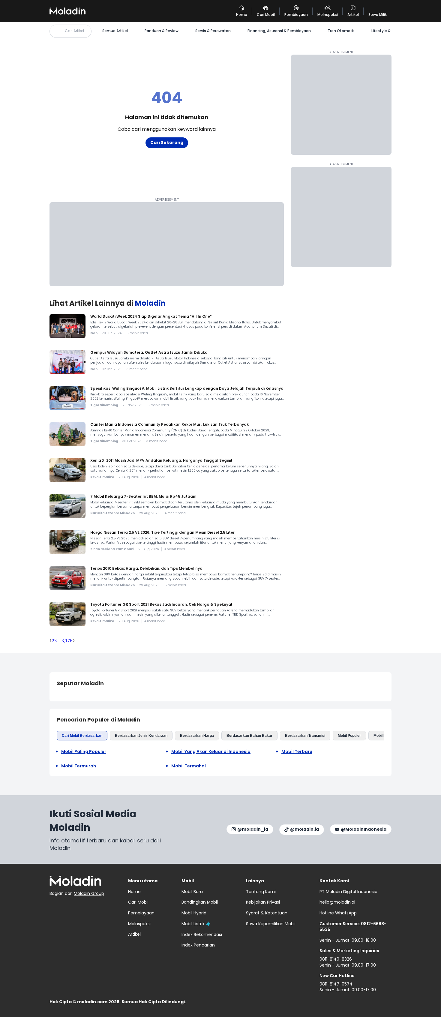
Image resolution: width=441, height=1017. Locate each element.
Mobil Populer (349, 736)
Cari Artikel (74, 30)
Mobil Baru (383, 736)
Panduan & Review (161, 30)
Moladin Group (89, 893)
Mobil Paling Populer (83, 751)
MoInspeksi (139, 924)
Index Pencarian (198, 945)
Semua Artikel (115, 30)
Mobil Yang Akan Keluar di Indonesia (210, 751)
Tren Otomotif (341, 30)
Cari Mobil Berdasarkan (82, 736)
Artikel (134, 934)
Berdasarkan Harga (197, 736)
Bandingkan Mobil (200, 902)
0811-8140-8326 (336, 959)
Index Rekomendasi (202, 935)
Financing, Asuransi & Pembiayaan (279, 30)
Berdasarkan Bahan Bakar (249, 736)
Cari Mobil (138, 902)
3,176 (67, 640)
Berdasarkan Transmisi (305, 736)
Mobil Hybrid (194, 913)
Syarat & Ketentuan (266, 913)
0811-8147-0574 (336, 984)
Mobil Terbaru (296, 751)
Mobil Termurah (78, 766)
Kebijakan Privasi (263, 902)
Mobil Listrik (193, 924)
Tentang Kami (261, 892)
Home (134, 892)
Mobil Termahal (188, 766)
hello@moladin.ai (337, 902)
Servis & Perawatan (213, 30)
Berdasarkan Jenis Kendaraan (141, 736)
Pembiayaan (141, 913)
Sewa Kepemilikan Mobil (271, 924)
